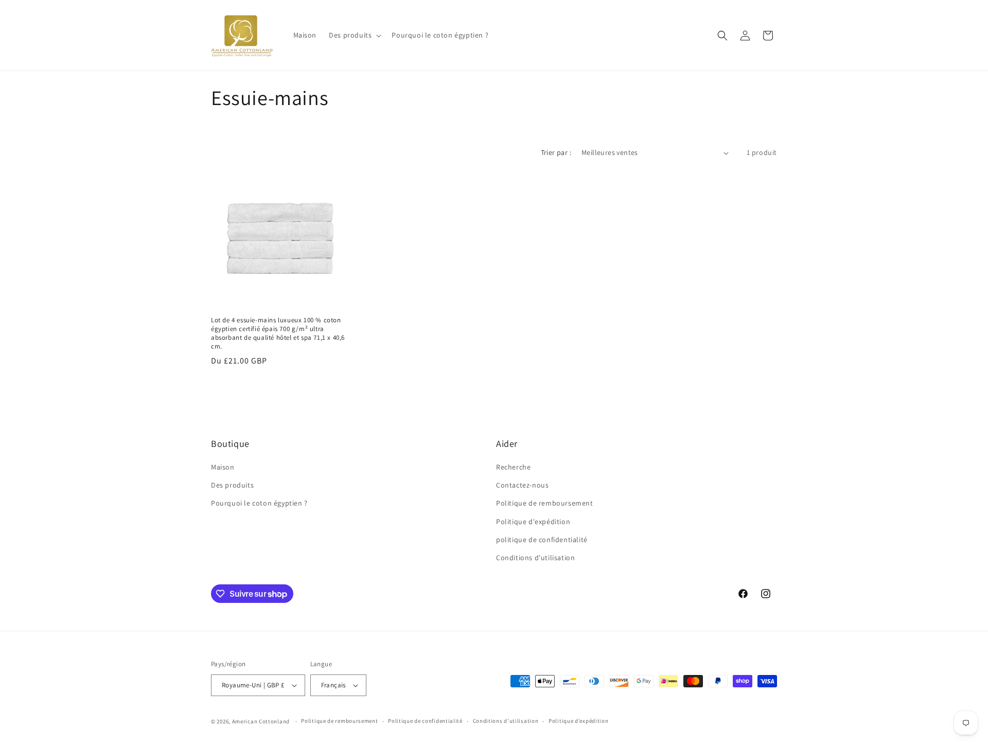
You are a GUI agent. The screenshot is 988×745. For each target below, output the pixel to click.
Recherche (513, 467)
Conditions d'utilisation (535, 557)
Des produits (232, 485)
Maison (223, 467)
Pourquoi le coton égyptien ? (259, 503)
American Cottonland (261, 721)
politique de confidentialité (542, 539)
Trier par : (556, 152)
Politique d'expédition (533, 521)
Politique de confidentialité (425, 720)
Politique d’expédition (578, 720)
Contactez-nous (522, 485)
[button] (354, 35)
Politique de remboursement (544, 503)
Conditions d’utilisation (506, 720)
